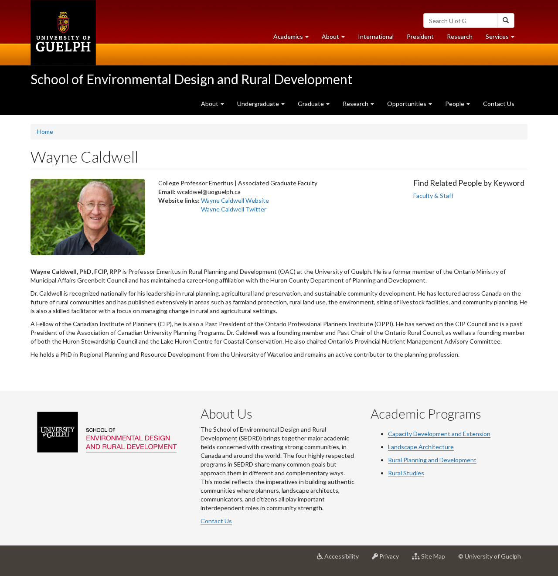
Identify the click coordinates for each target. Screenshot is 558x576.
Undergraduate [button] (258, 103)
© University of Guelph (489, 556)
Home (45, 131)
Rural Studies (406, 473)
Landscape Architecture (421, 446)
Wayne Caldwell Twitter (233, 209)
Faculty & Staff (433, 195)
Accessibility (344, 559)
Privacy (391, 559)
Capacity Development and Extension (439, 433)
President (420, 36)
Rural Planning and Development (432, 460)
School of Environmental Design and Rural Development (191, 79)
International (376, 36)
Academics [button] (294, 38)
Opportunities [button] (407, 103)
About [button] (336, 38)
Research (463, 38)
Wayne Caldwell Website (235, 200)
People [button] (455, 103)
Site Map (436, 559)
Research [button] (356, 103)
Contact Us (498, 103)
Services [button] (503, 38)
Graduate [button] (311, 103)
